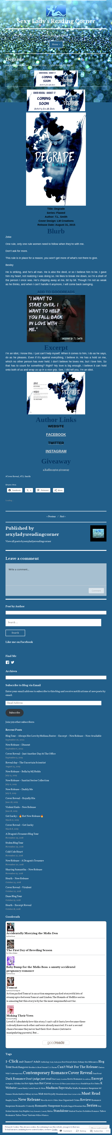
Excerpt (97, 1078)
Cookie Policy (57, 1130)
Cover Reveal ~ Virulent (19, 887)
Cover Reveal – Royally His (20, 798)
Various (31, 1115)
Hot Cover (45, 1083)
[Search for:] (53, 622)
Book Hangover (20, 1067)
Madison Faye (55, 1088)
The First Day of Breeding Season (29, 950)
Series (92, 1105)
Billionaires (93, 1062)
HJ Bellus (17, 1084)
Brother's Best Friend (38, 1067)
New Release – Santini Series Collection (27, 780)
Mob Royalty (50, 1094)
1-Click (12, 1061)
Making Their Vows (19, 1015)
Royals (64, 1106)
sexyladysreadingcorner (17, 65)
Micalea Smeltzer (19, 1094)
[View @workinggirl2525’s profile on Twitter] (12, 662)
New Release (29, 1100)
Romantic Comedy (25, 1106)
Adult (36, 1062)
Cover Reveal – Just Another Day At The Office (31, 753)
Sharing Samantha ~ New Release (24, 869)
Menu (55, 44)
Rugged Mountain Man (77, 1106)
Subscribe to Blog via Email (23, 685)
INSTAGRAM (56, 451)
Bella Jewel (58, 1062)
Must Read (90, 1093)
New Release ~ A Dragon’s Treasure (25, 860)
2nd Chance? (26, 1062)
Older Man (57, 1100)
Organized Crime (71, 1100)
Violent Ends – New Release (21, 807)
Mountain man (62, 1094)
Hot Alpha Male (31, 1083)
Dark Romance (15, 1079)
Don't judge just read (38, 1079)
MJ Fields (35, 1094)
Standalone (61, 1111)
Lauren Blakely (22, 1088)
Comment (96, 590)
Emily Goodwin (61, 1079)
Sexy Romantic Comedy (38, 1111)
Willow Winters (42, 1115)
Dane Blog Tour (14, 896)
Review (85, 1100)
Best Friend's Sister (70, 1062)
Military (28, 1094)
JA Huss (63, 1084)
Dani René (97, 1073)
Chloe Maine (12, 953)
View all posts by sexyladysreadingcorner (28, 541)
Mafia (68, 1088)
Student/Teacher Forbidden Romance (84, 1111)
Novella (44, 1100)
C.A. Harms (52, 1067)
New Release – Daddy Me (19, 789)
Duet (54, 1079)
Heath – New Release (17, 878)
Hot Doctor (56, 1084)
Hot (22, 1084)
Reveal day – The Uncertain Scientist (26, 762)
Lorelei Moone (33, 1088)
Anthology (45, 1062)
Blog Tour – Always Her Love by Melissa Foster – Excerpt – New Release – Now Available (53, 736)
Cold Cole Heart (14, 852)
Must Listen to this (74, 1094)
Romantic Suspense (47, 1106)
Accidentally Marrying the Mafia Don (32, 933)
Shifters (50, 1111)
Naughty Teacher (12, 1100)
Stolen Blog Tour (14, 843)
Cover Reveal (56, 65)
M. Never (42, 1088)
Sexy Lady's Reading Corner (56, 21)
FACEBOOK (56, 434)
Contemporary (16, 1073)
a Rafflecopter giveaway (56, 470)
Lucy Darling (12, 1019)
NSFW (50, 1100)
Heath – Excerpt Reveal (18, 905)
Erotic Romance (74, 1079)
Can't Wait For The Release (77, 1067)
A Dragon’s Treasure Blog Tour (22, 834)
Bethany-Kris (83, 1062)
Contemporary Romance (45, 1073)
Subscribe (14, 712)
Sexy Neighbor (24, 1111)
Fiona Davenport (14, 991)
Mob (40, 1094)
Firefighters (10, 1084)
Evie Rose (11, 936)
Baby (52, 1062)
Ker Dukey (95, 1083)
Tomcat (11, 987)
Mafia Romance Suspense (85, 1088)
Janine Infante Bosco (73, 1084)
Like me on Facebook (19, 642)
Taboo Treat (21, 1115)
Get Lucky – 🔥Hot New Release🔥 (24, 816)
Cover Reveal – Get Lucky (19, 825)
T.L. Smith (68, 65)
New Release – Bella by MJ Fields (23, 771)
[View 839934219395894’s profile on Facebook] (7, 662)
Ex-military (87, 1079)
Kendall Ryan (86, 1084)
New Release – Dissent (18, 745)
